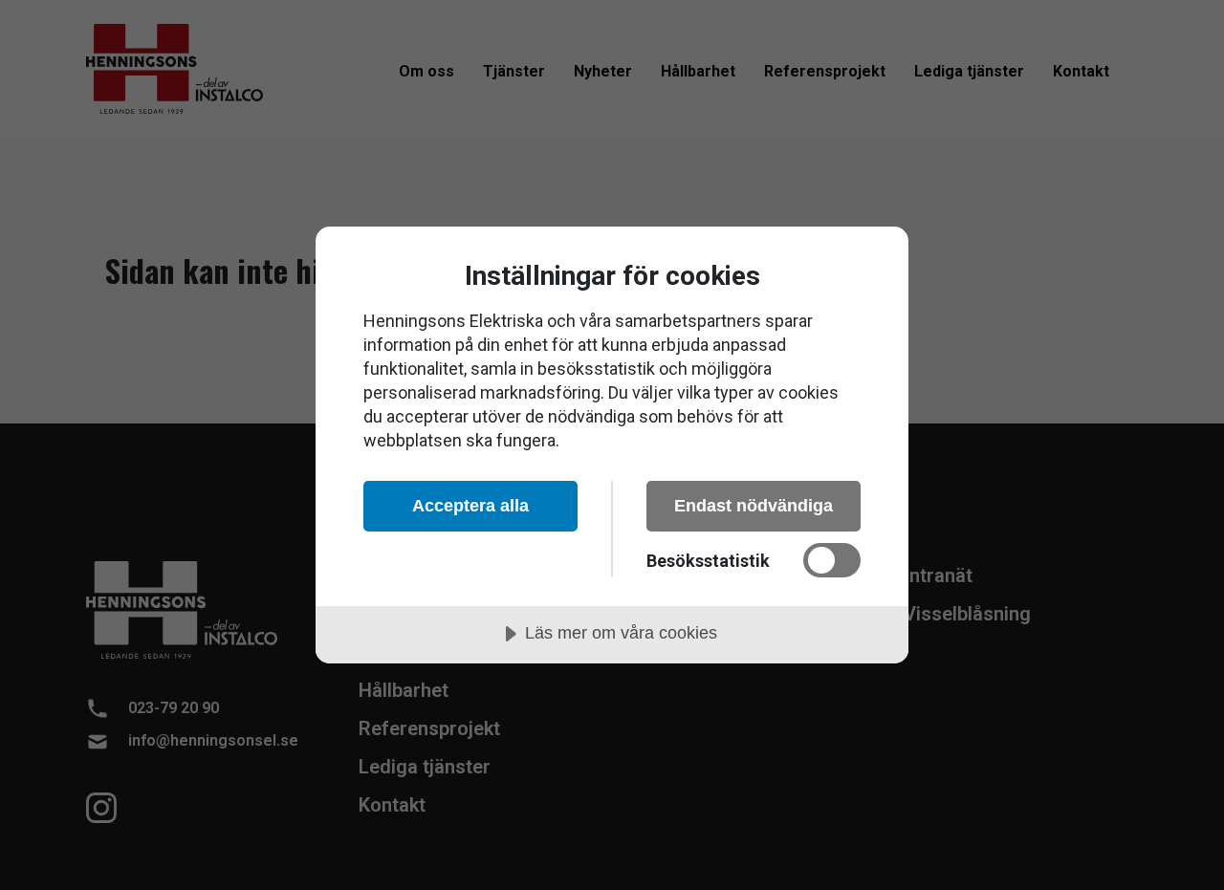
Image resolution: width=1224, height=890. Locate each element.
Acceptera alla (470, 505)
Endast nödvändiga (753, 505)
